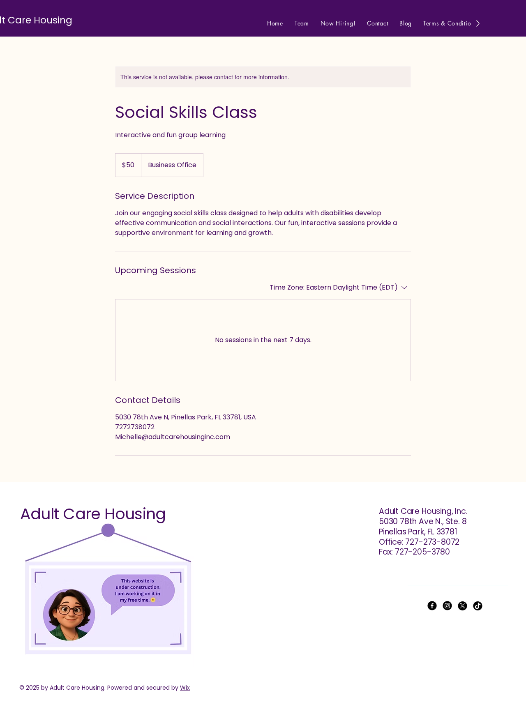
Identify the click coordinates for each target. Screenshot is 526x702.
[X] (462, 605)
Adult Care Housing (93, 514)
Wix (185, 688)
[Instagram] (447, 605)
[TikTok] (477, 605)
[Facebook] (432, 605)
